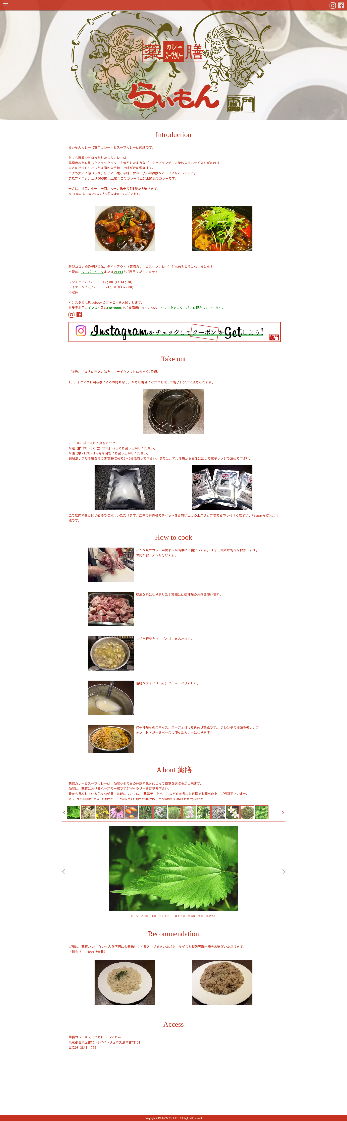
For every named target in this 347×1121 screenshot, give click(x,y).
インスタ (94, 307)
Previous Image (63, 872)
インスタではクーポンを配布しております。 (192, 307)
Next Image (283, 872)
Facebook (114, 307)
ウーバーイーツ (92, 271)
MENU (118, 271)
